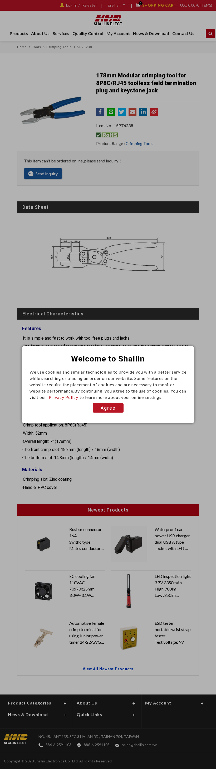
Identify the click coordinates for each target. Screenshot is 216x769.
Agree (108, 407)
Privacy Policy (63, 396)
